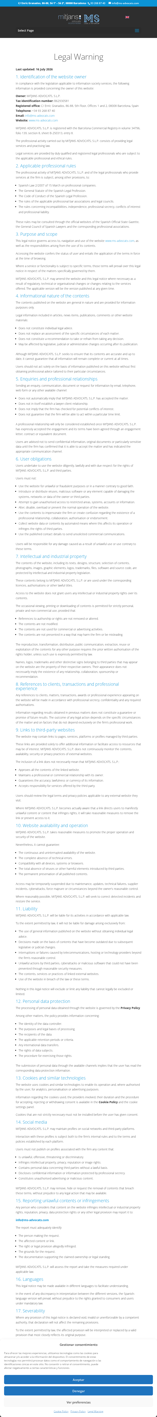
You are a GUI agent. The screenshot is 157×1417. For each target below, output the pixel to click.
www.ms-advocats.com (43, 120)
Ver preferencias (79, 1402)
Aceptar (78, 1380)
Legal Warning (95, 1411)
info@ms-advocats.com (40, 116)
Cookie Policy (61, 1411)
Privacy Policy (78, 1411)
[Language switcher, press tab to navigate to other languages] (129, 16)
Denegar (78, 1391)
